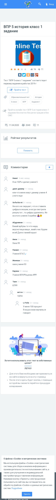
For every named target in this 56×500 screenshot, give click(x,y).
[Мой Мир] (32, 75)
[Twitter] (24, 75)
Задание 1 (36, 102)
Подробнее (16, 488)
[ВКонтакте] (20, 75)
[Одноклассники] (28, 75)
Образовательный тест (20, 97)
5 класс (14, 102)
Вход (51, 4)
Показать (28, 150)
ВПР (24, 102)
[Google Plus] (36, 75)
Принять (27, 494)
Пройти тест (20, 90)
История (38, 97)
